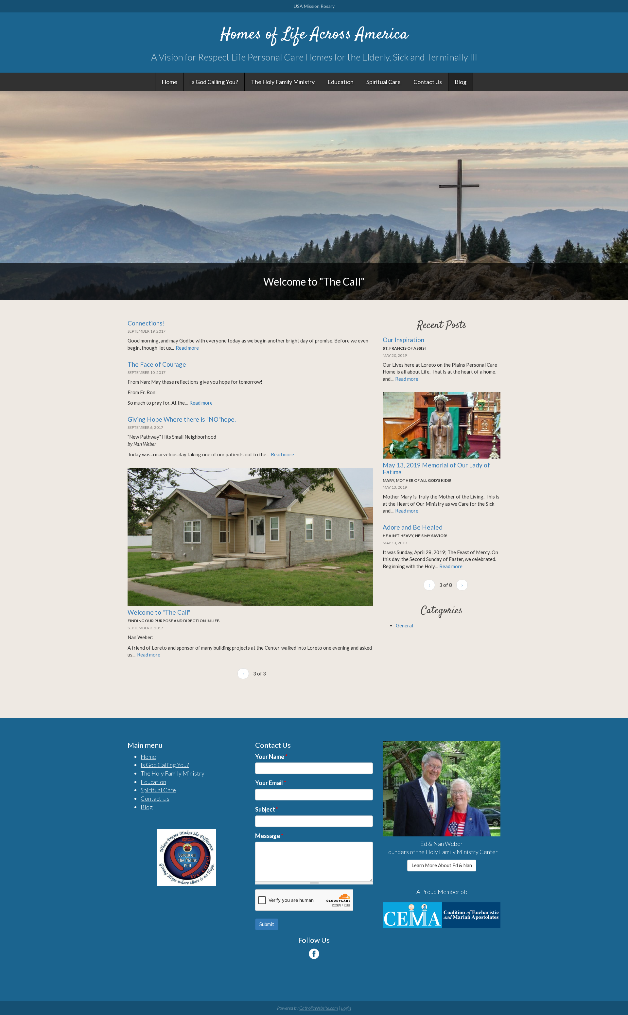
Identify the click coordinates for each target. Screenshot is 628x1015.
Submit (266, 924)
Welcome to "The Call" (159, 612)
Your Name (271, 756)
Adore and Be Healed (413, 527)
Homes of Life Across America (314, 34)
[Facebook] (314, 954)
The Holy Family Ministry (283, 81)
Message (269, 835)
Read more (187, 348)
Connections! (146, 323)
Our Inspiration (403, 339)
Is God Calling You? (214, 81)
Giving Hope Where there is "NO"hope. (182, 419)
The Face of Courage (157, 364)
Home (169, 81)
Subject (266, 809)
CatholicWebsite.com (318, 1008)
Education (340, 81)
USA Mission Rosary (314, 6)
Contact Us (427, 81)
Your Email (270, 782)
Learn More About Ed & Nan (441, 865)
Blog (460, 81)
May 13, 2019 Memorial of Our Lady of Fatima (436, 468)
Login (346, 1008)
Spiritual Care (383, 81)
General (404, 625)
